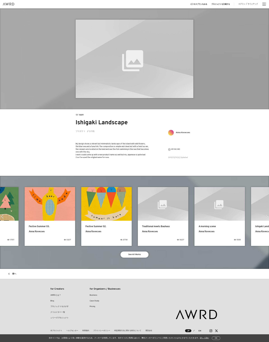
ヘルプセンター (72, 331)
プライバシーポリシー (101, 331)
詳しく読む (204, 338)
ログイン (241, 4)
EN (200, 331)
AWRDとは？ (55, 295)
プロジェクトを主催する (220, 4)
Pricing (92, 306)
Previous (2, 216)
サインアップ (253, 4)
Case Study (94, 301)
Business (93, 295)
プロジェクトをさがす (59, 306)
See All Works (134, 254)
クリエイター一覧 (57, 312)
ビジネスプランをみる (198, 4)
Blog (52, 301)
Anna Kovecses (183, 132)
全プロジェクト (56, 331)
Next (267, 216)
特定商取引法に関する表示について (127, 331)
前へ (14, 274)
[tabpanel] (135, 58)
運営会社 (148, 331)
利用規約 (85, 331)
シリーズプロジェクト (59, 318)
